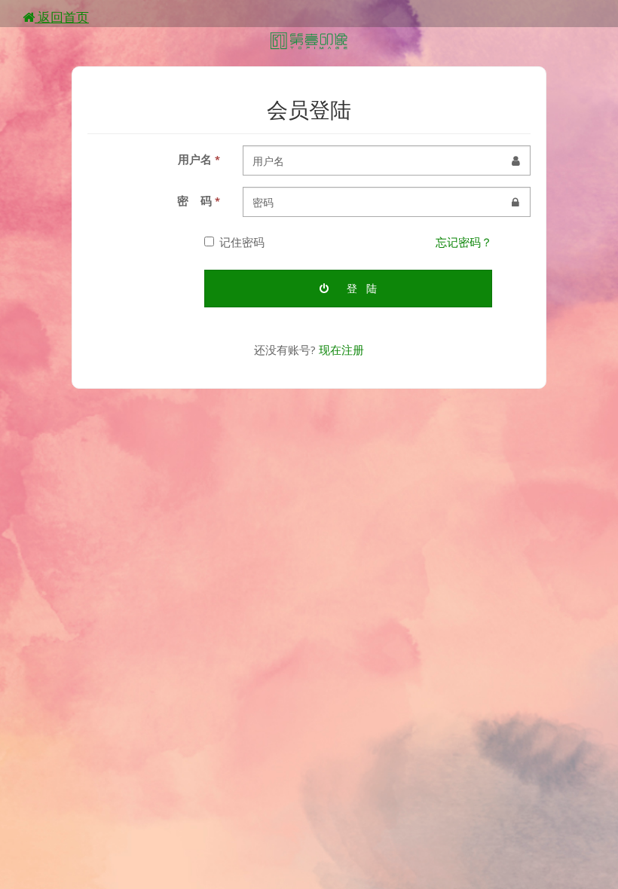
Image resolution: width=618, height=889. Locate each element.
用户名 (199, 158)
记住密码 (242, 241)
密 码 (198, 200)
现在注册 (341, 349)
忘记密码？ (464, 241)
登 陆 (360, 288)
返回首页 (62, 17)
